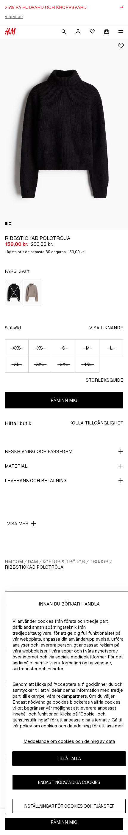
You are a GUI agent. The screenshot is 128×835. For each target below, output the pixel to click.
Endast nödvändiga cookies (69, 782)
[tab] (6, 223)
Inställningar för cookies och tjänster (69, 806)
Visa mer (18, 523)
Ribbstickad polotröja (34, 567)
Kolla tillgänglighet (96, 422)
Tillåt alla (69, 758)
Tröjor (99, 561)
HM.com (14, 561)
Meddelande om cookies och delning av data (69, 741)
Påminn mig (64, 400)
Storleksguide (104, 380)
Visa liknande (106, 327)
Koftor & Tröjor (64, 561)
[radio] (14, 292)
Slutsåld (13, 327)
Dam (33, 561)
